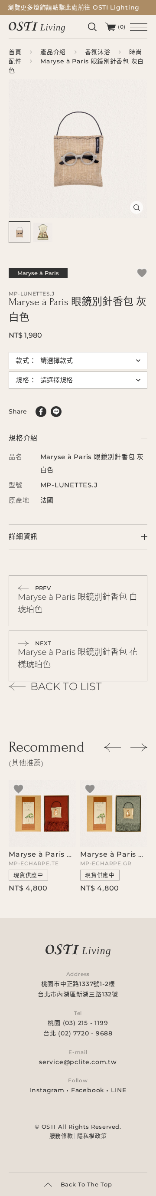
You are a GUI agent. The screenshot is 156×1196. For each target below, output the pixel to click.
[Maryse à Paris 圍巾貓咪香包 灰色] (113, 836)
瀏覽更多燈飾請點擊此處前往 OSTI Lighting (74, 7)
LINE (118, 1090)
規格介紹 (23, 438)
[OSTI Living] (37, 26)
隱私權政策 (92, 1136)
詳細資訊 (23, 536)
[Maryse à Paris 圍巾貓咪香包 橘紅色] (42, 836)
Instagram (47, 1090)
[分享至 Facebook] (41, 411)
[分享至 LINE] (56, 411)
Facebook (87, 1090)
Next (138, 747)
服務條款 (61, 1136)
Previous (112, 747)
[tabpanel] (78, 148)
